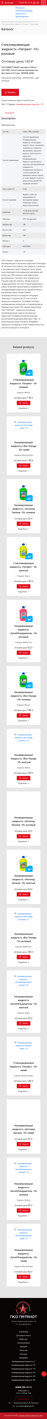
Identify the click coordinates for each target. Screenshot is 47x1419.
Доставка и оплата (23, 1335)
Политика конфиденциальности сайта (30, 1415)
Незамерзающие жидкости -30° (23, 1380)
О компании (23, 1332)
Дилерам (23, 1346)
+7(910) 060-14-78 (25, 3)
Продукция (23, 1358)
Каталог (11, 22)
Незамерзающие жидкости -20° (23, 1373)
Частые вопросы (23, 1343)
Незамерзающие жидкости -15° (23, 1369)
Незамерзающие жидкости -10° (26, 22)
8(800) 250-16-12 (23, 1387)
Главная (4, 22)
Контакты (23, 1354)
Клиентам (23, 1350)
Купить (12, 92)
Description (9, 113)
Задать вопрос (23, 1399)
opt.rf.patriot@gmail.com (25, 1406)
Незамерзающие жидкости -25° (23, 1376)
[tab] (9, 112)
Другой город (9, 2)
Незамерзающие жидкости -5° (23, 1361)
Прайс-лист (23, 1339)
